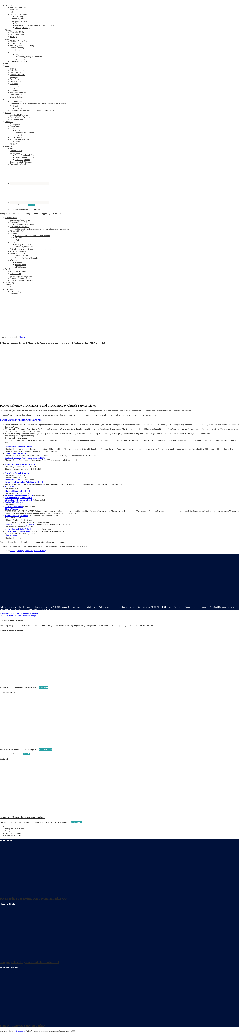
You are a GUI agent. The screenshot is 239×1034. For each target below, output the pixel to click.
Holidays (20, 551)
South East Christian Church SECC (20, 464)
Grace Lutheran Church (15, 453)
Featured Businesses (13, 835)
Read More (43, 687)
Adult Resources (45, 749)
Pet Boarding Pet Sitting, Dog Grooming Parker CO (33, 898)
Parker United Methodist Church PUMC (21, 419)
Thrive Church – (12, 509)
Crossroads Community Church (18, 447)
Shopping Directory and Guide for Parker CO (29, 962)
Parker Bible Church (14, 502)
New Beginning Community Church (19, 524)
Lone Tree (29, 551)
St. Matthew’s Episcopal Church (18, 500)
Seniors (37, 551)
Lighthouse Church (13, 480)
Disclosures (20, 1031)
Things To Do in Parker (14, 829)
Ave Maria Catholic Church (17, 473)
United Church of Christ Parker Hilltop (20, 529)
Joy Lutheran (11, 486)
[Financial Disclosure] (25, 354)
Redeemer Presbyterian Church (18, 498)
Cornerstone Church (14, 507)
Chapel (14, 536)
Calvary (8, 536)
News (7, 831)
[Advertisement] (119, 316)
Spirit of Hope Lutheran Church (17, 531)
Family (13, 551)
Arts (6, 826)
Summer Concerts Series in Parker (22, 817)
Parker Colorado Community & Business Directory (20, 209)
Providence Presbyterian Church (19, 495)
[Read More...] (76, 822)
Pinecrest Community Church (17, 491)
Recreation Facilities (13, 833)
